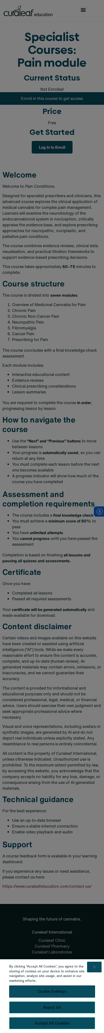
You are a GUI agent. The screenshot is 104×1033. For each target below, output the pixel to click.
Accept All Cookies (52, 1023)
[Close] (94, 967)
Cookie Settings (51, 991)
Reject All (52, 1007)
